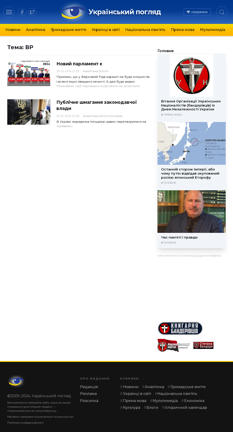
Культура (131, 407)
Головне (116, 116)
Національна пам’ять (145, 30)
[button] (9, 12)
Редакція (89, 387)
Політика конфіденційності (25, 422)
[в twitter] (32, 12)
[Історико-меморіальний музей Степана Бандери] (209, 345)
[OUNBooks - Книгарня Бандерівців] (191, 328)
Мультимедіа (212, 30)
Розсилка (89, 401)
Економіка (194, 401)
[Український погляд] (16, 381)
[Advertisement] (191, 287)
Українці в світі (106, 30)
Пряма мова (183, 30)
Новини (12, 30)
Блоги (103, 71)
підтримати (199, 12)
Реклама (88, 393)
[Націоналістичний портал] (173, 345)
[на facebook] (22, 12)
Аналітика (35, 30)
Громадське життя (68, 30)
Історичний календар (186, 407)
